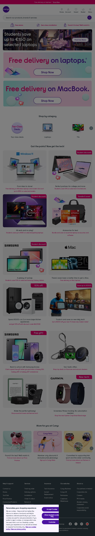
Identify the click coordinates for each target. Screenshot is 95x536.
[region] (31, 518)
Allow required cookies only (51, 515)
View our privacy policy (18, 529)
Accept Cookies (52, 509)
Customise (52, 522)
